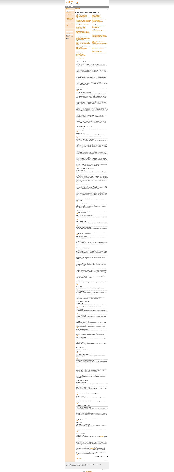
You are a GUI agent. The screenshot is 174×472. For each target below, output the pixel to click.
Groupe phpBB (102, 436)
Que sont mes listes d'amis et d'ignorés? (98, 30)
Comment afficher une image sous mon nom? (82, 31)
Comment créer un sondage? (80, 39)
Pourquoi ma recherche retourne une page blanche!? (99, 36)
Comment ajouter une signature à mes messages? (83, 38)
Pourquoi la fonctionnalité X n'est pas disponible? (99, 52)
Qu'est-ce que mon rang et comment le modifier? (83, 32)
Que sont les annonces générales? (81, 55)
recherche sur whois (93, 448)
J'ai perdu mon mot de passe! (80, 19)
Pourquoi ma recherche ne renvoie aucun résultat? (99, 35)
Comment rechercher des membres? (97, 37)
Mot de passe (68, 33)
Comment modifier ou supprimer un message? (82, 37)
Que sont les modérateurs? (96, 16)
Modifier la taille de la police (107, 9)
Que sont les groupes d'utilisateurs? (97, 17)
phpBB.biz (90, 471)
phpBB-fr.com (87, 471)
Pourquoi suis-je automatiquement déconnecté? (82, 17)
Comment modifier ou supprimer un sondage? (82, 41)
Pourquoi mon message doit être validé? (81, 48)
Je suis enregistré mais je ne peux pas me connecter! (83, 20)
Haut (77, 85)
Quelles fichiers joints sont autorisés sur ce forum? (99, 47)
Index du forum (77, 8)
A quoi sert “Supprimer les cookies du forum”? (82, 24)
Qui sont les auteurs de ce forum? (97, 51)
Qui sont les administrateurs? (96, 15)
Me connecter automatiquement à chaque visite (69, 36)
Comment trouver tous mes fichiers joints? (98, 48)
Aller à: (95, 456)
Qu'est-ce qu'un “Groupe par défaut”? (97, 21)
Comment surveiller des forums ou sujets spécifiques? (99, 43)
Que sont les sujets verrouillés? (80, 57)
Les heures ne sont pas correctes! (80, 28)
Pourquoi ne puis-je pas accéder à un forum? (82, 42)
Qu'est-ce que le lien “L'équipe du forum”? (98, 22)
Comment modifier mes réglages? (80, 27)
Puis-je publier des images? (80, 54)
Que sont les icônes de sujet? (80, 58)
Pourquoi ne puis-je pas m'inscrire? (81, 23)
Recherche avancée (68, 12)
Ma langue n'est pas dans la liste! (80, 30)
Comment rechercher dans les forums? (97, 34)
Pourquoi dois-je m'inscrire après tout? (81, 16)
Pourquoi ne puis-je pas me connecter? (81, 15)
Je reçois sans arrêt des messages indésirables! (99, 25)
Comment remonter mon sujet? (80, 49)
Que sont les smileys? (79, 53)
